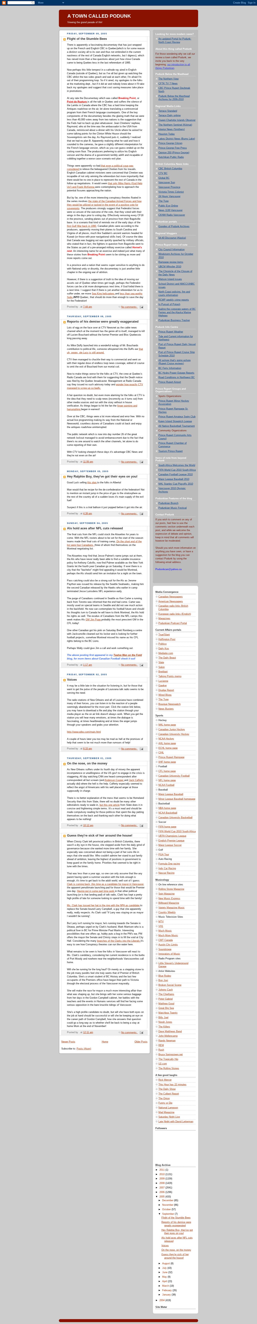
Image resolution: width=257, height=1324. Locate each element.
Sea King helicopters (103, 293)
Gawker (162, 685)
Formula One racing (169, 863)
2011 (162, 1170)
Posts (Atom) (84, 1048)
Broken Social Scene (169, 985)
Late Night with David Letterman (175, 1121)
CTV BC (162, 173)
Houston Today (166, 134)
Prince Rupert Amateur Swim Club (176, 416)
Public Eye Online (168, 205)
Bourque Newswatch (169, 704)
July (164, 1268)
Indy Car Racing (167, 868)
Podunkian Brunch (168, 503)
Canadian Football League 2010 (175, 474)
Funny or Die (165, 1103)
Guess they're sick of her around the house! (99, 835)
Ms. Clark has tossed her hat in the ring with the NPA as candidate (103, 905)
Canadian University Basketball (175, 817)
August (166, 1263)
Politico (162, 644)
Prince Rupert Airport (169, 382)
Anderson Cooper (114, 780)
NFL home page (167, 780)
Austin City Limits (168, 944)
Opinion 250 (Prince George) (173, 152)
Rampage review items (170, 262)
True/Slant (164, 634)
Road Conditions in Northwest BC (176, 377)
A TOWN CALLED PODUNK (99, 16)
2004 (162, 1300)
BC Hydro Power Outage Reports (176, 373)
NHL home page (167, 724)
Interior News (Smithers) (171, 129)
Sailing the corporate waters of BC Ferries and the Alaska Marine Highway (177, 312)
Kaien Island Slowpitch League (175, 421)
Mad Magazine (166, 1112)
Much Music (165, 930)
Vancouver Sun (166, 182)
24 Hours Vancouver (169, 196)
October (167, 1209)
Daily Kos (163, 648)
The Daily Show (167, 1089)
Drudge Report (166, 690)
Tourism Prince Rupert (170, 451)
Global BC (164, 178)
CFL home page (167, 771)
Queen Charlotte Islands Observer (176, 120)
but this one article (110, 805)
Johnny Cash (165, 989)
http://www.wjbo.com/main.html (84, 732)
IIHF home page (167, 762)
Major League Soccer (170, 845)
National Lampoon (168, 1107)
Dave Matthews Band (170, 1031)
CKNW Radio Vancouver (171, 215)
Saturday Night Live (169, 1117)
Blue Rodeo (164, 976)
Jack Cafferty (136, 780)
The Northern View (168, 79)
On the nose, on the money (87, 763)
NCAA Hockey (166, 738)
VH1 (160, 926)
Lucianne (163, 681)
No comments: (129, 307)
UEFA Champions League (172, 836)
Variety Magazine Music (171, 907)
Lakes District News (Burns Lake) (176, 138)
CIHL (161, 752)
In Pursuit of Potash (169, 304)
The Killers (164, 1026)
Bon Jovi (163, 980)
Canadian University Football (174, 776)
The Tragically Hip (168, 1059)
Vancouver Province (169, 187)
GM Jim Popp (93, 619)
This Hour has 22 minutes (172, 1084)
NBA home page (167, 808)
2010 (162, 1174)
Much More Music (168, 935)
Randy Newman (167, 1040)
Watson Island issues (170, 279)
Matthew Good (166, 1003)
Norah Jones (165, 1022)
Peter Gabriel (165, 999)
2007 (162, 1187)
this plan (92, 482)
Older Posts (141, 1041)
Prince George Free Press (172, 148)
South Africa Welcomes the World (176, 465)
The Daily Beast (167, 657)
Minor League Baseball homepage (176, 799)
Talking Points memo (169, 676)
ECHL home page (168, 748)
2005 (162, 1196)
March (166, 1286)
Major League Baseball (170, 794)
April (165, 1281)
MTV (161, 921)
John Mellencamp (168, 1036)
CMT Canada (165, 940)
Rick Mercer (165, 1080)
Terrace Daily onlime (169, 115)
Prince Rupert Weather (170, 331)
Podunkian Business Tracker (174, 320)
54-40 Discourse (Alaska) (172, 238)
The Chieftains (166, 994)
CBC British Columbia (170, 168)
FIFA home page (167, 826)
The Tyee (163, 201)
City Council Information (171, 249)
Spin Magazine (166, 893)
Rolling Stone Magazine (171, 889)
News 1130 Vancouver (170, 210)
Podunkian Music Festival (172, 508)
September (168, 1214)
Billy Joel (163, 1017)
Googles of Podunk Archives (173, 226)
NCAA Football (166, 785)
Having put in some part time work (96, 891)
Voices (72, 679)
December (168, 1200)
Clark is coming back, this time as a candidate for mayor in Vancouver (105, 884)
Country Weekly (167, 912)
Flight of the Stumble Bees (87, 39)
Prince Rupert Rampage (171, 757)
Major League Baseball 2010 (173, 479)
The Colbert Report (168, 1093)
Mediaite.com (165, 653)
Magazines (164, 618)
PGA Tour (163, 854)
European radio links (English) (174, 614)
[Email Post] (141, 307)
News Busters (166, 709)
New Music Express (169, 898)
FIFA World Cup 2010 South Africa (177, 470)
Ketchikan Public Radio (171, 157)
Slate (161, 662)
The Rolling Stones (168, 1068)
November (168, 1205)
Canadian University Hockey (173, 734)
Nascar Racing (166, 873)
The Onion (164, 1098)
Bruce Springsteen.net (170, 1054)
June (165, 1272)
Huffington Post (166, 639)
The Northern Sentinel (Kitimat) (175, 125)
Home (105, 1041)
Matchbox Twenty (168, 1013)
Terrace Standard (167, 111)
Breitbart (163, 671)
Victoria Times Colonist (171, 192)
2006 (162, 1192)
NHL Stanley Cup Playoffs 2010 (175, 484)
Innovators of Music (169, 954)
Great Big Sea (166, 1008)
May (165, 1277)
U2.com (162, 1063)
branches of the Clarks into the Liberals (119, 941)
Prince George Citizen (170, 143)
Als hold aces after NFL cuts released (95, 528)
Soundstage (164, 949)
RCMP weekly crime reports (173, 300)
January (167, 1294)
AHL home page (167, 743)
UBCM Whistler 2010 (169, 266)
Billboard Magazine (168, 903)
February (167, 1290)
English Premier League (171, 840)
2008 (162, 1183)
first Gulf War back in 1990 (81, 226)
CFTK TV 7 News (168, 83)
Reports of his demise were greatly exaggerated (102, 321)
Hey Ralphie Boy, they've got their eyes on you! (102, 476)
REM (161, 1045)
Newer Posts (68, 1041)
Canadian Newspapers (170, 596)
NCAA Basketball (167, 813)
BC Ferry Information (169, 368)
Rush (161, 1050)
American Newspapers (170, 601)
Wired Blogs (165, 695)
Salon (161, 667)
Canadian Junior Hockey (171, 729)
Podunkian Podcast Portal (172, 623)
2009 (162, 1178)
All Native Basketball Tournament (176, 426)
